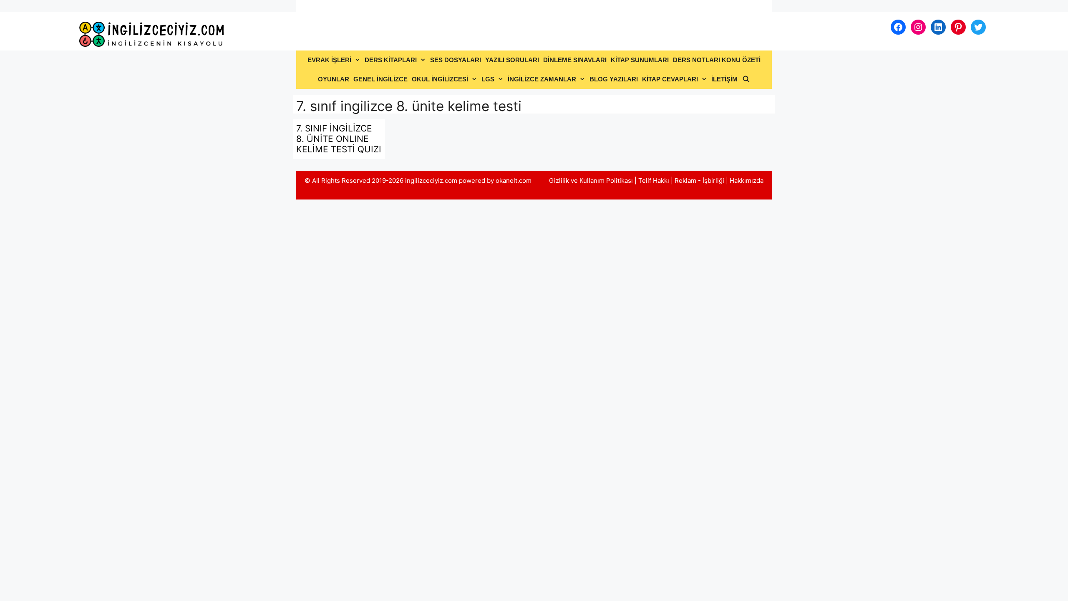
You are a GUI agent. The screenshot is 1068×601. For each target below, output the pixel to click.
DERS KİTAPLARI (391, 59)
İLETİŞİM (724, 79)
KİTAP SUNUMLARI (640, 59)
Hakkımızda (746, 180)
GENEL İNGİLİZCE (380, 79)
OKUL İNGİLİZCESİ (440, 79)
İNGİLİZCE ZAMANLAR (542, 79)
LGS (487, 79)
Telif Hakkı (653, 180)
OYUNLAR (333, 79)
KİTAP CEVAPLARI (670, 79)
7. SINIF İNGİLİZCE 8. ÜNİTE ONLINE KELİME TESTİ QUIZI (338, 138)
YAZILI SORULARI (512, 59)
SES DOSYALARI (455, 59)
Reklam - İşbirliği (700, 180)
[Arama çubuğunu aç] (746, 79)
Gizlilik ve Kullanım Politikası (591, 180)
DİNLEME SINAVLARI (575, 59)
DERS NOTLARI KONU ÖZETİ (717, 59)
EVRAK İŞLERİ (329, 59)
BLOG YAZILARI (613, 79)
